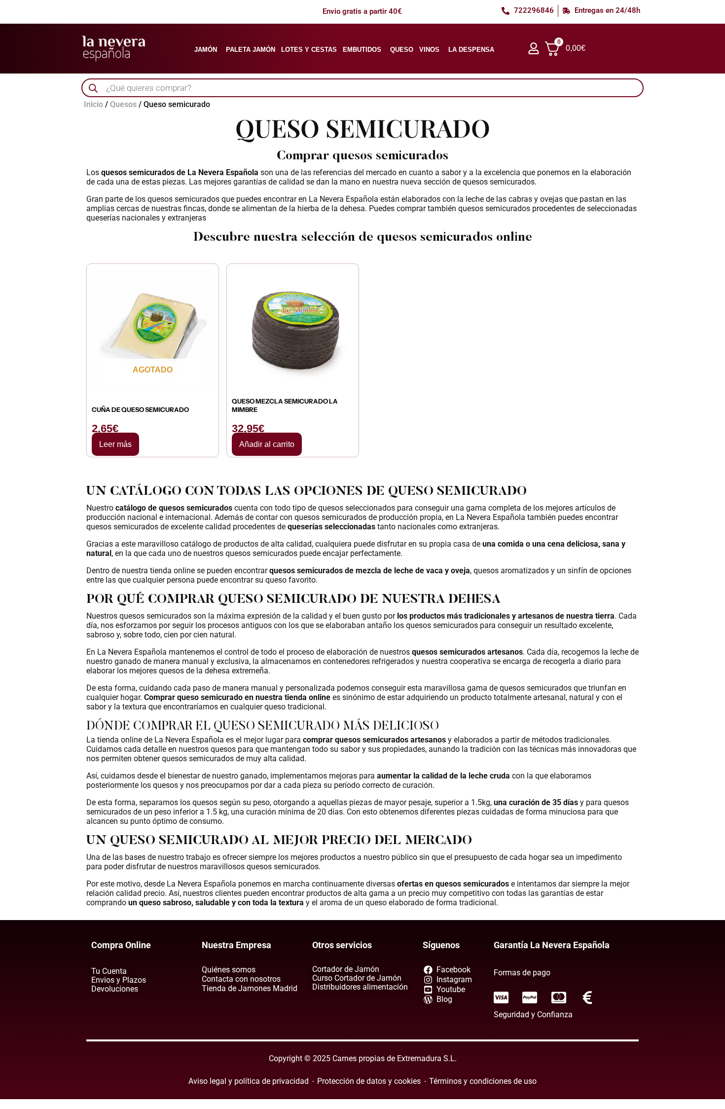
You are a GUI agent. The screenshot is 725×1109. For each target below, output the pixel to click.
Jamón (205, 49)
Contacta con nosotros (241, 979)
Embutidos (362, 49)
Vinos (429, 49)
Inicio (93, 104)
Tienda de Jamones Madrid (249, 988)
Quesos (123, 104)
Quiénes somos (228, 969)
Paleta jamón (250, 49)
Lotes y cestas (309, 49)
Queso (401, 49)
